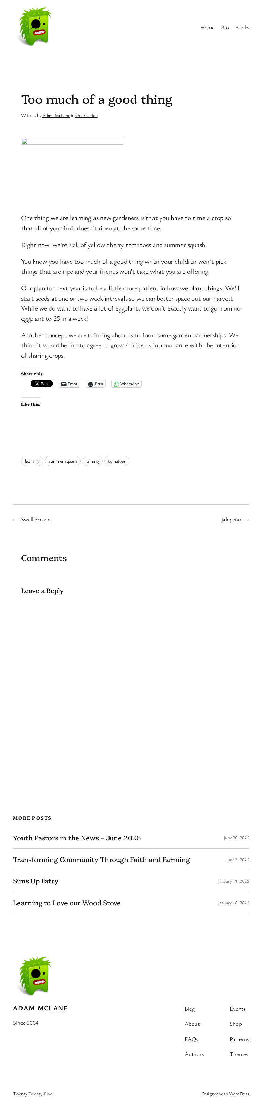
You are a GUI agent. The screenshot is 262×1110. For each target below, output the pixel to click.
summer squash (63, 461)
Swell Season (35, 519)
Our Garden (86, 115)
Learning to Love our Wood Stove (67, 902)
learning (32, 461)
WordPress (239, 1093)
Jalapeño (231, 519)
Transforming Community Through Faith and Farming (101, 859)
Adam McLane (56, 115)
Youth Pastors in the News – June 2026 (77, 837)
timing (92, 461)
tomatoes (116, 461)
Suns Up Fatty (35, 880)
